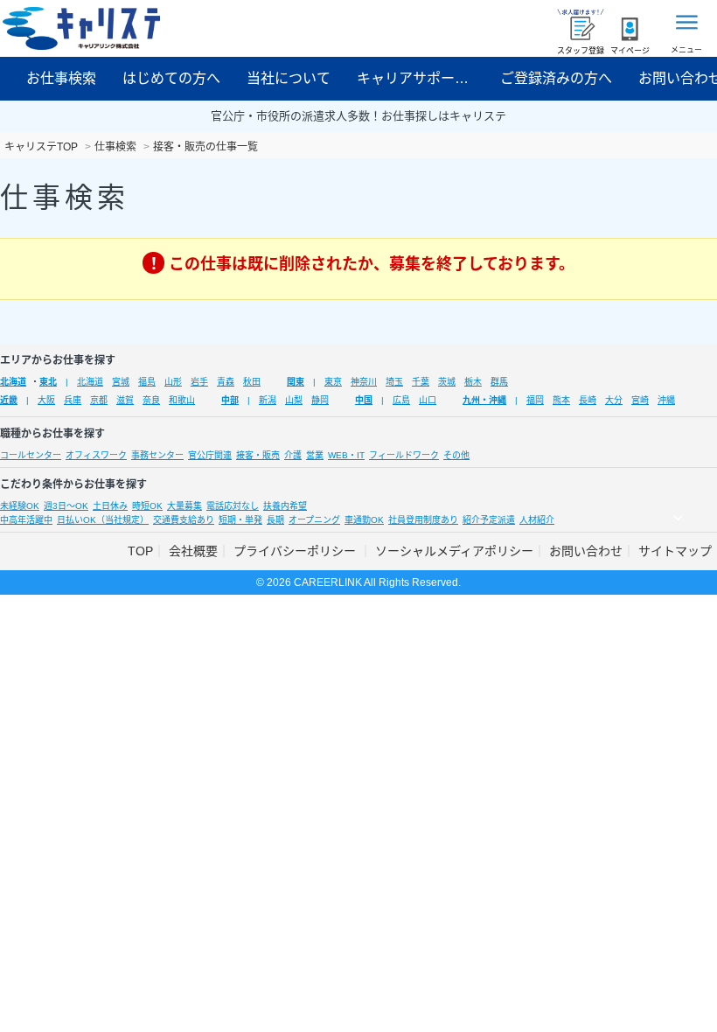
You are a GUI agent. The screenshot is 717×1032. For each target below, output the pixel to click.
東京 (333, 382)
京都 (99, 400)
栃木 (473, 382)
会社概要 (193, 551)
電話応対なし (232, 506)
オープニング (314, 520)
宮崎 (640, 400)
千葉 (420, 382)
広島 (401, 400)
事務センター (157, 455)
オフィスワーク (96, 455)
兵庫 (72, 400)
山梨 (294, 400)
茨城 (447, 382)
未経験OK (19, 506)
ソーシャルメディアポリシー (454, 551)
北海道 (13, 382)
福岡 (535, 400)
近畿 (8, 400)
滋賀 (125, 400)
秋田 (252, 382)
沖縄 (666, 400)
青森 (225, 382)
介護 (293, 455)
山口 (427, 400)
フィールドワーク (404, 455)
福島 (147, 382)
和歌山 (182, 400)
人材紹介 (536, 520)
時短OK (147, 506)
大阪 (46, 400)
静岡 (320, 400)
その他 (456, 455)
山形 (173, 382)
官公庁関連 (210, 455)
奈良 (151, 400)
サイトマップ (675, 551)
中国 (363, 400)
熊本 (561, 400)
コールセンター (30, 455)
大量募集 (184, 506)
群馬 (499, 382)
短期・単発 (240, 520)
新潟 (267, 400)
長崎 (587, 400)
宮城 (120, 382)
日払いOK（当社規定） (103, 520)
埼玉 (394, 382)
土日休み (110, 506)
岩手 (199, 382)
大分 (614, 400)
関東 (295, 382)
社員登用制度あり (423, 520)
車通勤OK (364, 520)
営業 (315, 455)
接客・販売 (258, 455)
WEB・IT (346, 455)
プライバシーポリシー (296, 551)
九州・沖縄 (484, 400)
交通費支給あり (183, 520)
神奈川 (364, 382)
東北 (48, 382)
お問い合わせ (586, 551)
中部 (230, 400)
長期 (275, 520)
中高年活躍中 (26, 520)
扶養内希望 (285, 506)
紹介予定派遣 (489, 520)
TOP (140, 551)
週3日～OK (66, 506)
